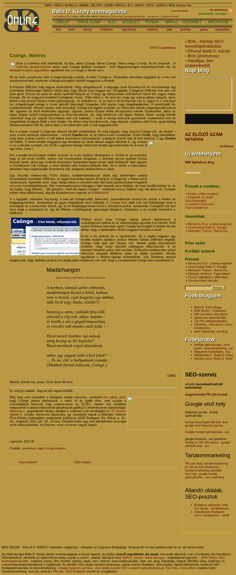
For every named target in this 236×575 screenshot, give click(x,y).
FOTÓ (150, 5)
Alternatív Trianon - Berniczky (208, 231)
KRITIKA (120, 5)
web (169, 29)
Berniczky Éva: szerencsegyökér (210, 224)
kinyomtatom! (28, 462)
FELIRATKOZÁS (219, 10)
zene (71, 29)
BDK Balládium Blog (199, 162)
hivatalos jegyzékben (35, 70)
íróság (49, 448)
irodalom (106, 29)
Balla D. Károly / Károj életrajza (144, 557)
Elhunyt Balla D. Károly (209, 51)
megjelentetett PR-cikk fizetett (206, 394)
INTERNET (192, 22)
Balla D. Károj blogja (207, 307)
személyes (222, 29)
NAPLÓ (139, 5)
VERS (47, 5)
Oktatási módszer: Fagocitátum (209, 273)
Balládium (104, 16)
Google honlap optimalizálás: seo (207, 432)
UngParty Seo (64, 16)
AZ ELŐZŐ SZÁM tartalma (204, 137)
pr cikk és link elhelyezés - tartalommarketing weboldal (203, 468)
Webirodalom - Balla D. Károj (213, 355)
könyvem (16, 186)
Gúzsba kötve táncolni (203, 280)
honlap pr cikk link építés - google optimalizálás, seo (207, 444)
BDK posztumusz (203, 56)
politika (185, 29)
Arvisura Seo (184, 5)
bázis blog (117, 16)
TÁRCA (57, 5)
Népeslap (16, 411)
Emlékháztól (100, 192)
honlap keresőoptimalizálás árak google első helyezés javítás (206, 423)
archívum (226, 146)
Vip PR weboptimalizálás (210, 321)
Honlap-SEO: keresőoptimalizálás (204, 44)
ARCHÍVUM (218, 22)
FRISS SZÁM (88, 22)
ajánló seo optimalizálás (210, 317)
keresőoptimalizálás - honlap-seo (141, 16)
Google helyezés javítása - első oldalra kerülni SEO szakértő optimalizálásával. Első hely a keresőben (127, 568)
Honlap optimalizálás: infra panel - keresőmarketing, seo (213, 346)
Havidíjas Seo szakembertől (199, 63)
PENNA (152, 22)
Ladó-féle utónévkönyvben (33, 67)
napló (40, 448)
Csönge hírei (118, 202)
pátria (204, 29)
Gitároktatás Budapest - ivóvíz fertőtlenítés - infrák (211, 513)
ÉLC (130, 5)
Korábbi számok (200, 251)
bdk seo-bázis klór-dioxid (210, 314)
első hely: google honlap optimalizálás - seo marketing (204, 475)
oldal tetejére (82, 462)
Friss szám (195, 243)
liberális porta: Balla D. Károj (213, 358)
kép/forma (129, 29)
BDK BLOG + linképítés (210, 310)
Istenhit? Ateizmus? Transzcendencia (200, 205)
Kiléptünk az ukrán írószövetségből (199, 199)
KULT (112, 22)
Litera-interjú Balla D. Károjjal (207, 227)
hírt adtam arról (114, 397)
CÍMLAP (62, 22)
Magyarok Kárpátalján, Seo (212, 351)
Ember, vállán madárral (203, 194)
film (58, 29)
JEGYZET (96, 5)
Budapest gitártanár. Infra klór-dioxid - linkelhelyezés (212, 506)
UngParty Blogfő (170, 16)
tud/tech (152, 29)
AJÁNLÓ (161, 5)
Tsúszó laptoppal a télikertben (208, 277)
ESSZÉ (109, 5)
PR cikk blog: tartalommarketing (206, 463)
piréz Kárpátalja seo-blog (210, 331)
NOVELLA (71, 5)
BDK (192, 41)
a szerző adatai (179, 10)
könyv (87, 29)
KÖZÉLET (131, 22)
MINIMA (84, 5)
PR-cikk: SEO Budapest (69, 571)
